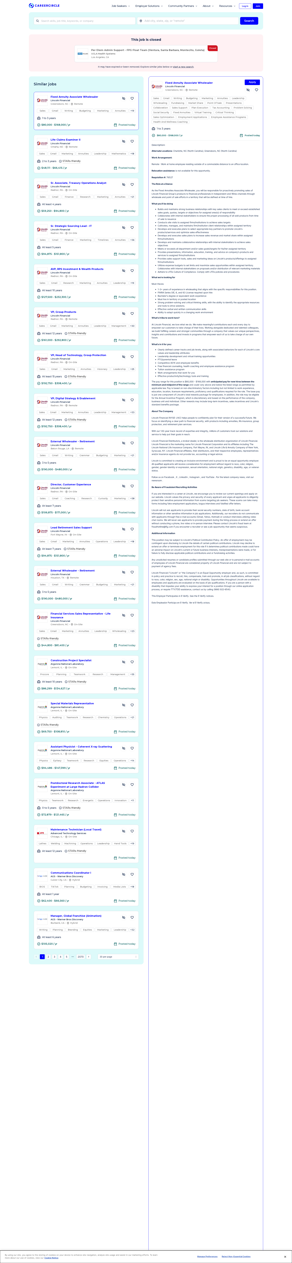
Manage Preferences (207, 1256)
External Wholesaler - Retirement (73, 441)
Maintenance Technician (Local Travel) (76, 829)
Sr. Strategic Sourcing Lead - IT (71, 226)
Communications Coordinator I (71, 872)
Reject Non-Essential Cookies (236, 1256)
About (206, 6)
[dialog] (146, 1257)
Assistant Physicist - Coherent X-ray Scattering (81, 746)
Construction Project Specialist (71, 660)
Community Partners (181, 6)
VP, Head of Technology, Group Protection (78, 355)
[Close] (285, 1256)
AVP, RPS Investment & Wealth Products (77, 269)
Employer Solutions (147, 6)
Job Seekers (119, 6)
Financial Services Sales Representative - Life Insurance (81, 615)
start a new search (183, 66)
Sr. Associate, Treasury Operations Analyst (78, 183)
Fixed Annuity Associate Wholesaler (74, 96)
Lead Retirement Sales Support (71, 527)
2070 (81, 956)
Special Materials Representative (72, 703)
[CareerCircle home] (44, 6)
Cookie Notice (51, 1258)
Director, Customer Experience (71, 484)
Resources (225, 6)
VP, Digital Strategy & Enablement (73, 398)
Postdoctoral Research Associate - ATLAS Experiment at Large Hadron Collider (78, 785)
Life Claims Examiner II (65, 139)
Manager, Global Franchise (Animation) (76, 915)
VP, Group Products (63, 312)
